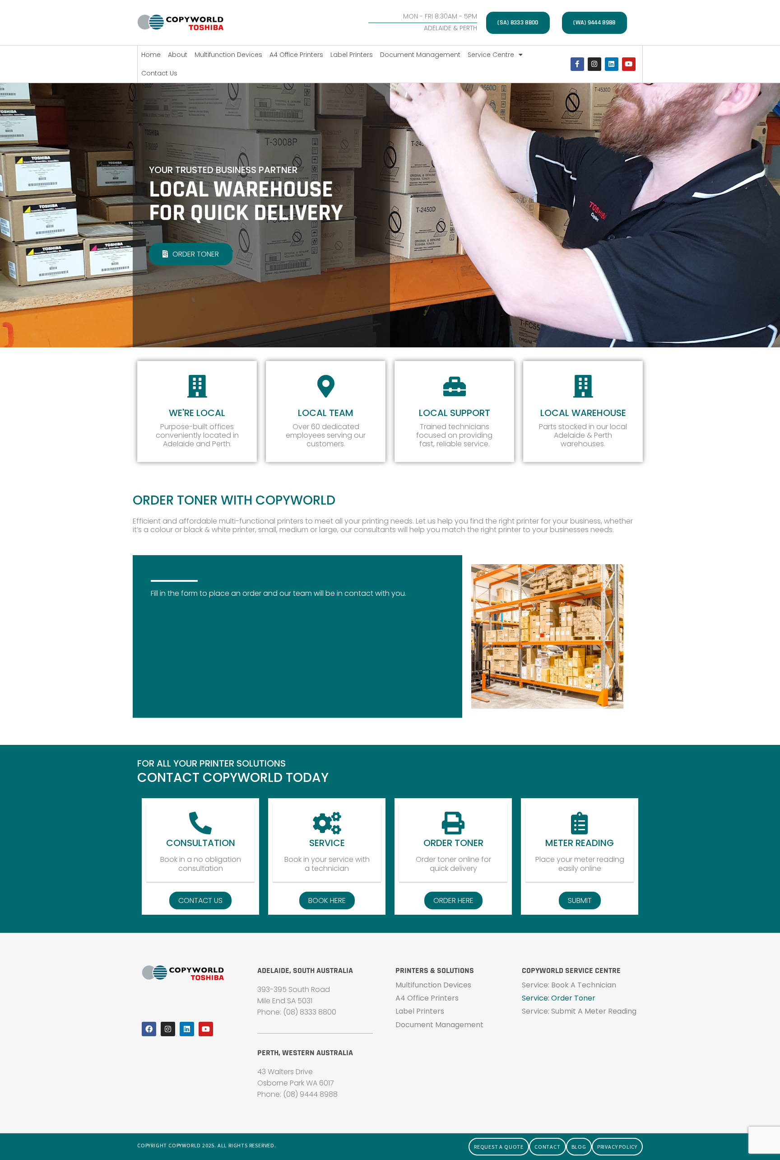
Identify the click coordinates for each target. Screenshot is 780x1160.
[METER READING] (579, 823)
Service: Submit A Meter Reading (579, 1011)
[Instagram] (594, 64)
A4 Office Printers (296, 54)
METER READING (579, 843)
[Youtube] (629, 64)
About (177, 54)
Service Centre (491, 54)
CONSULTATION (200, 843)
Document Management (420, 54)
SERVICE (327, 843)
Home (151, 54)
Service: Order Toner (558, 998)
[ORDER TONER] (453, 823)
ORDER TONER (453, 843)
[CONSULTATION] (200, 823)
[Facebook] (149, 1029)
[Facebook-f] (577, 64)
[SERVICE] (327, 823)
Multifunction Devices (228, 54)
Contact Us (159, 73)
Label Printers (351, 54)
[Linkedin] (611, 64)
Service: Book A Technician (569, 985)
